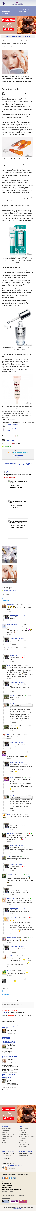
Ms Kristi (9, 665)
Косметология (22, 1138)
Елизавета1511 (11, 833)
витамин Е (26, 411)
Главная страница (6, 1128)
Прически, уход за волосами (26, 1136)
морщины (17, 413)
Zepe (8, 856)
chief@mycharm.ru (14, 1193)
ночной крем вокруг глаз (11, 415)
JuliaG (8, 647)
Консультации (5, 1138)
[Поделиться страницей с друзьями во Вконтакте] (5, 452)
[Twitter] (10, 1178)
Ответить (9, 611)
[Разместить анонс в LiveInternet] (14, 452)
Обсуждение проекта (18, 1208)
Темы (20, 1126)
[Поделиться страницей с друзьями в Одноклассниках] (4, 452)
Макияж (21, 1140)
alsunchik (9, 955)
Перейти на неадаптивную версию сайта (18, 36)
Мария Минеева (6, 1193)
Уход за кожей (22, 11)
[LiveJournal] (14, 1178)
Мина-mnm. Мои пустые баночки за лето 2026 (15, 1166)
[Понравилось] (30, 604)
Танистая (9, 874)
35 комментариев (7, 446)
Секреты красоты (23, 1128)
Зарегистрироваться (9, 1010)
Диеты (3, 1140)
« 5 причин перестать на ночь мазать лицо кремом (9, 462)
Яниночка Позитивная (12, 624)
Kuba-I (8, 734)
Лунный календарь (7, 1136)
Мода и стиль (22, 1130)
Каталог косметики (8, 1151)
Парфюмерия (6, 11)
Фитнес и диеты (23, 1146)
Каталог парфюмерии (26, 1151)
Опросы (4, 1142)
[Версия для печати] (18, 457)
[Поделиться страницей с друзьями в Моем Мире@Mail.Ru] (7, 452)
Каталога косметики (28, 422)
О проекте (5, 1182)
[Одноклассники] (6, 1178)
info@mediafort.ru (6, 1198)
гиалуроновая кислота (8, 413)
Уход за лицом (11, 419)
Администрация (7, 1185)
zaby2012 (12, 703)
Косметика (5, 9)
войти (5, 1012)
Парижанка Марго (11, 937)
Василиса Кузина (14, 40)
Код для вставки (19, 455)
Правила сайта (6, 1187)
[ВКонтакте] (3, 1178)
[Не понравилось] (28, 604)
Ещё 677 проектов (9, 477)
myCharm (5, 1126)
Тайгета (9, 979)
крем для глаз (8, 411)
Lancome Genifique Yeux (13, 424)
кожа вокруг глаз (17, 411)
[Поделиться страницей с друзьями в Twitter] (9, 452)
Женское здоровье (24, 1144)
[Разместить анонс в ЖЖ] (21, 452)
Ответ (12, 705)
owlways (9, 752)
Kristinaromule (10, 898)
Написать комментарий (9, 590)
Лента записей (5, 1130)
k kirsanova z (10, 604)
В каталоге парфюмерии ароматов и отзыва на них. (26, 1155)
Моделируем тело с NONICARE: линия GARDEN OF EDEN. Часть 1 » (26, 464)
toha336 (9, 970)
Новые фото (5, 1132)
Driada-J (9, 814)
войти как (11, 1015)
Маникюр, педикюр (23, 9)
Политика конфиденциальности (12, 1189)
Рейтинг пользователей (8, 1134)
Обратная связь (7, 1183)
